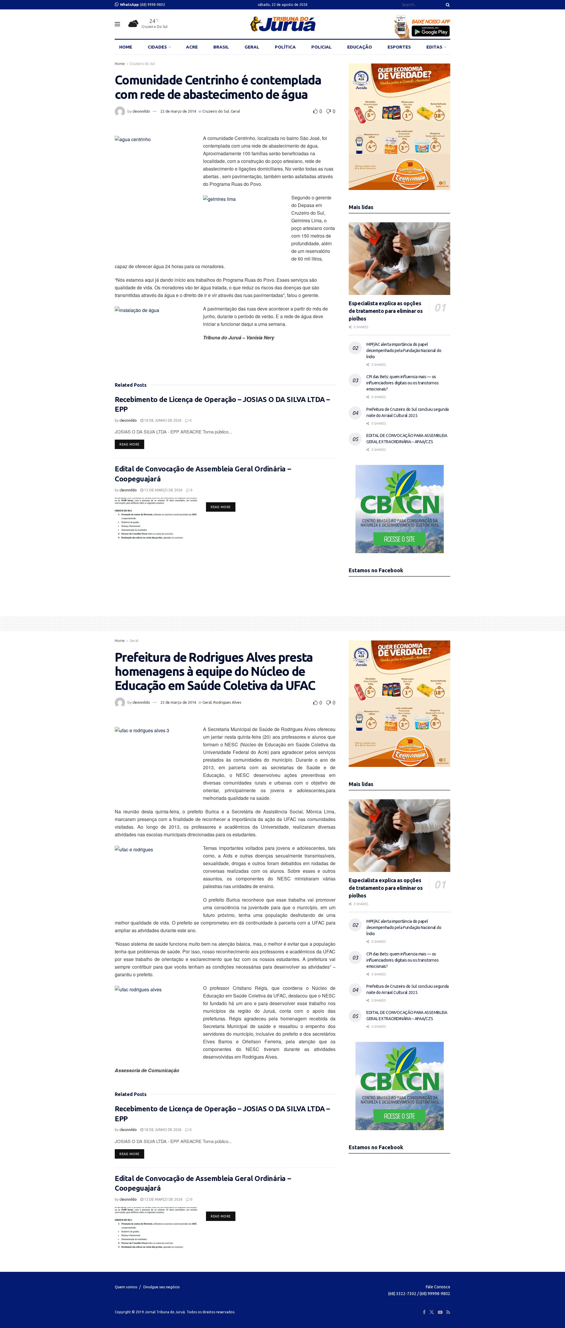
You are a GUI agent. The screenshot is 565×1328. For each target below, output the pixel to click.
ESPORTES (399, 46)
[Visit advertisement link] (399, 127)
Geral (235, 111)
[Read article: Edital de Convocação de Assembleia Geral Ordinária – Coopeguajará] (156, 518)
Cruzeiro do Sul (142, 64)
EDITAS (434, 46)
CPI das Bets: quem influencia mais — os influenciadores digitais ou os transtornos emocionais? (402, 382)
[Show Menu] (117, 24)
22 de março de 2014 (178, 111)
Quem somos (126, 1287)
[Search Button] (447, 4)
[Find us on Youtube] (440, 1312)
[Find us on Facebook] (424, 1312)
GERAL (252, 46)
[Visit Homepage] (282, 24)
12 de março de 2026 (162, 490)
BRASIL (221, 46)
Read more (131, 444)
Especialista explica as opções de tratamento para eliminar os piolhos (386, 310)
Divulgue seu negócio (161, 1287)
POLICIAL (321, 46)
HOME (125, 46)
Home (120, 64)
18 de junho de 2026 (162, 420)
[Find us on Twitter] (431, 1312)
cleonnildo (141, 111)
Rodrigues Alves (227, 702)
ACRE (192, 46)
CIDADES (157, 46)
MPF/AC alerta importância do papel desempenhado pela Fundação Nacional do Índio (403, 350)
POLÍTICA (285, 46)
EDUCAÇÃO (359, 46)
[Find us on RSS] (448, 1312)
